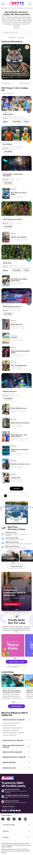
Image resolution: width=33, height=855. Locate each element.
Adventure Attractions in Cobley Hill (13, 719)
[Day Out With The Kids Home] (16, 3)
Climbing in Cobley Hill (9, 725)
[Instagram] (19, 819)
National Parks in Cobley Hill (11, 730)
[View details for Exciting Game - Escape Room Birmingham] (16, 171)
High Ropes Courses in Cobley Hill (12, 728)
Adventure (29, 8)
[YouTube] (25, 819)
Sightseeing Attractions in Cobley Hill (14, 757)
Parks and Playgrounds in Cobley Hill (13, 732)
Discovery (6, 831)
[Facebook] (2, 819)
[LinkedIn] (8, 819)
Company (6, 837)
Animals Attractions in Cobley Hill (13, 740)
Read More (16, 27)
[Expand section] (29, 740)
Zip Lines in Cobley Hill (9, 735)
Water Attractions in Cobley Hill (12, 752)
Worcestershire (14, 8)
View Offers (21, 37)
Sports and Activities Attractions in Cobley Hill (13, 746)
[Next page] (27, 495)
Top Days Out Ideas (9, 824)
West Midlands (5, 8)
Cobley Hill (22, 8)
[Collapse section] (29, 720)
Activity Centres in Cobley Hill (11, 723)
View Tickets (12, 37)
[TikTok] (14, 819)
